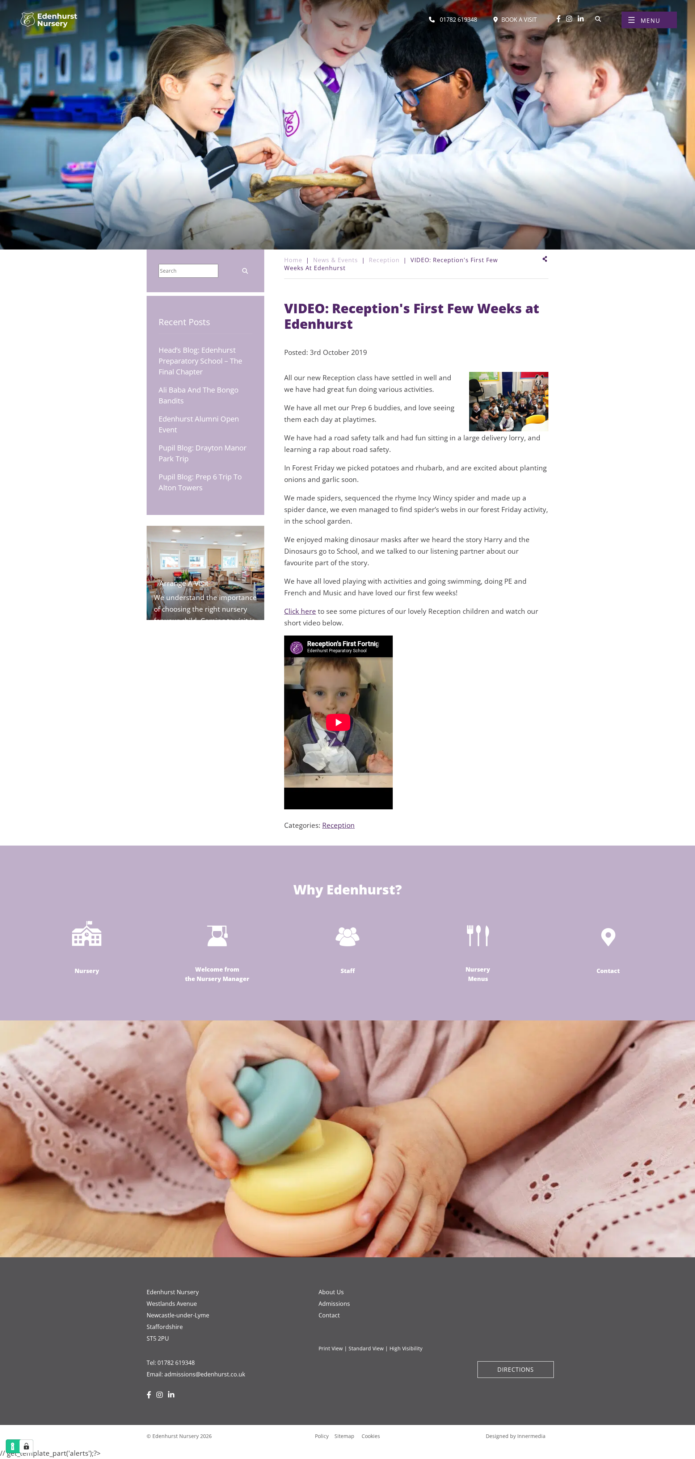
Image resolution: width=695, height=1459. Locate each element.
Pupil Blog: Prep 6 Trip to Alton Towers (200, 482)
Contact (329, 1315)
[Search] (598, 18)
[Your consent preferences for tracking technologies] (26, 1446)
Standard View (366, 1348)
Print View (331, 1348)
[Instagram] (569, 19)
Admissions (334, 1304)
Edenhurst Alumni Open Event (199, 424)
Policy (322, 1436)
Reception (338, 825)
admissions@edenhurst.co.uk (204, 1374)
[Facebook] (558, 19)
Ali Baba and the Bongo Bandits (199, 395)
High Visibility (405, 1348)
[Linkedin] (581, 19)
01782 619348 (176, 1363)
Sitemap (344, 1436)
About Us (331, 1292)
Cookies (371, 1436)
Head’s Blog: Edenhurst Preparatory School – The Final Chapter (200, 361)
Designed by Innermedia (516, 1436)
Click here (300, 611)
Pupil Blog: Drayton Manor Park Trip (203, 453)
